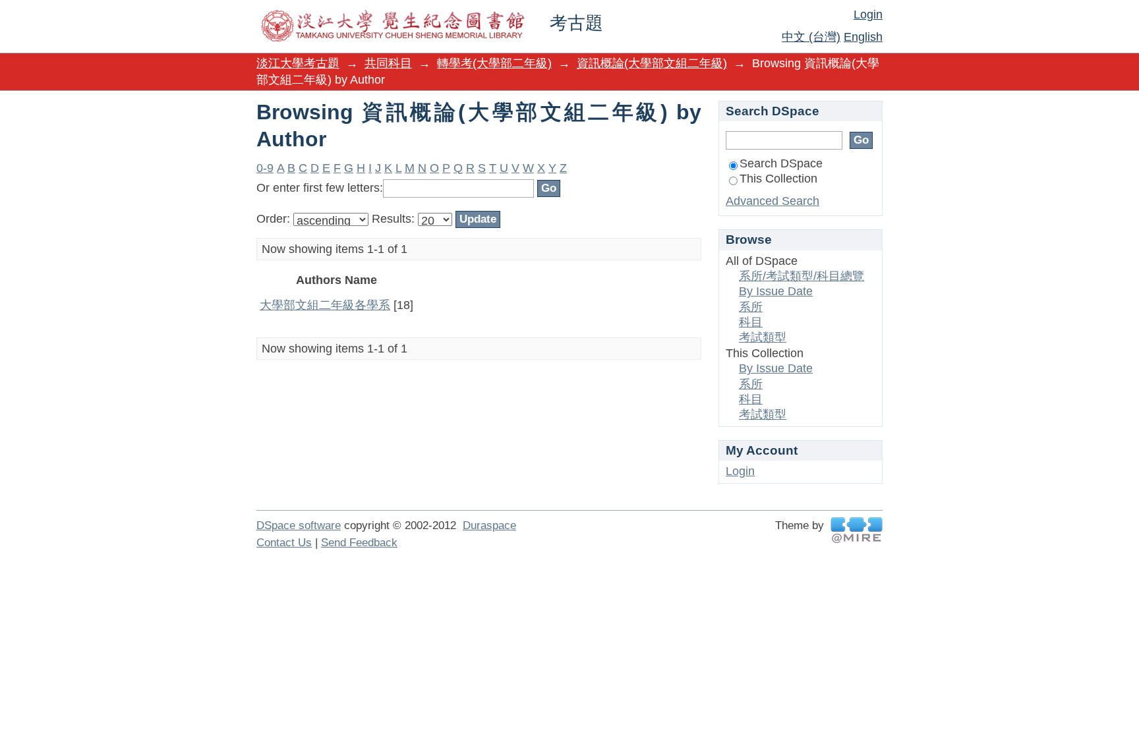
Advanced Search (772, 201)
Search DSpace (781, 163)
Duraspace (489, 525)
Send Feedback (359, 542)
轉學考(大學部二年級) (494, 63)
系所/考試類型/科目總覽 (801, 276)
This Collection (778, 178)
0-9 (265, 168)
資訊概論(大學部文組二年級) (652, 63)
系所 (751, 307)
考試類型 (762, 337)
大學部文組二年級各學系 (325, 305)
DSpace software (298, 525)
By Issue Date (776, 291)
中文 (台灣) (811, 36)
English (863, 36)
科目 (751, 322)
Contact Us (284, 542)
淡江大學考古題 (297, 63)
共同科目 (388, 63)
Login (868, 14)
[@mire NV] (857, 530)
